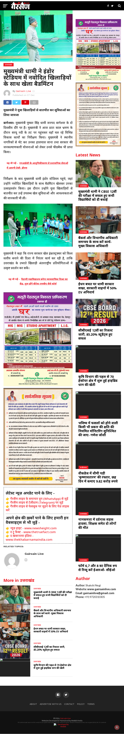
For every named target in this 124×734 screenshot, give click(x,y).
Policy (81, 704)
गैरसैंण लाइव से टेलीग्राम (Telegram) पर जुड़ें (36, 502)
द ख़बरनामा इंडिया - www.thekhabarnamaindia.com (29, 538)
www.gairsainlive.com (101, 589)
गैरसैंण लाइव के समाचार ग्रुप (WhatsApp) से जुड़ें (39, 499)
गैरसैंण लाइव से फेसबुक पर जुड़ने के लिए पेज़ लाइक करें (37, 508)
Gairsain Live (23, 91)
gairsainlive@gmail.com (98, 593)
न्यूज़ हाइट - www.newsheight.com (33, 528)
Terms (91, 704)
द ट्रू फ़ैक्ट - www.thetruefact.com (33, 532)
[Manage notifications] (116, 727)
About (33, 704)
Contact (69, 704)
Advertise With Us (50, 704)
